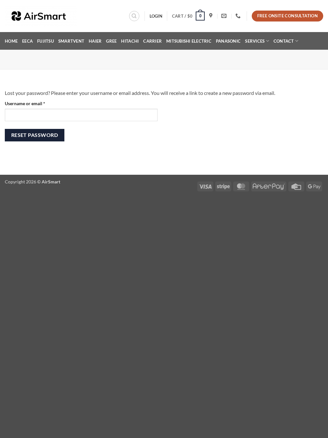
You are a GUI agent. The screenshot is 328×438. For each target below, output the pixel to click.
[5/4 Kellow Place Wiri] (211, 16)
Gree (111, 41)
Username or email (34, 103)
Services (255, 41)
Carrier (152, 41)
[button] (188, 16)
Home (11, 41)
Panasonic (228, 41)
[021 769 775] (238, 16)
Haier (95, 41)
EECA (27, 41)
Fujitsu (45, 41)
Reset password (34, 135)
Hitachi (130, 41)
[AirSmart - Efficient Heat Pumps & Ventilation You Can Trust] (50, 16)
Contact (284, 41)
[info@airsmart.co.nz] (224, 16)
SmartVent (71, 41)
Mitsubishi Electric (188, 41)
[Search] (134, 16)
